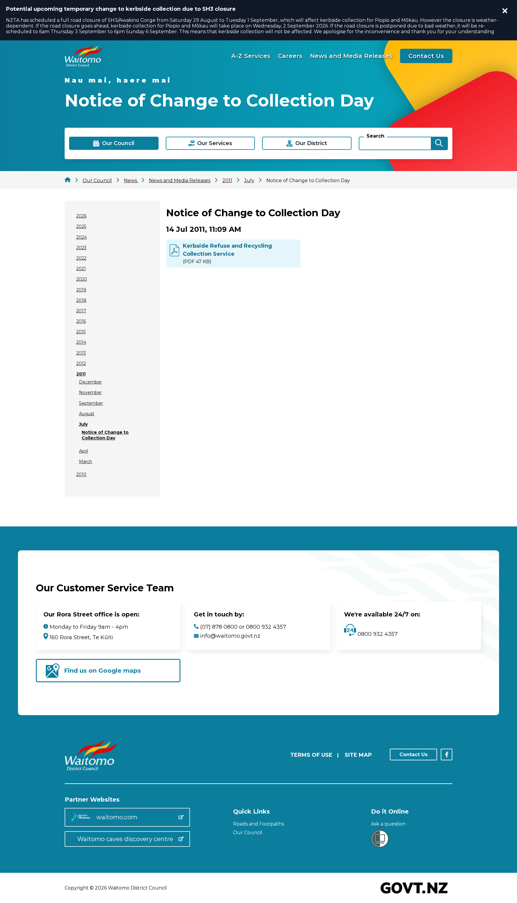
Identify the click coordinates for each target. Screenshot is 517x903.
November (90, 392)
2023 (81, 247)
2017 (81, 310)
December (90, 382)
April (83, 451)
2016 (81, 321)
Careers (290, 56)
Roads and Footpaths (258, 824)
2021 (81, 268)
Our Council (247, 832)
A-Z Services (250, 56)
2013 (81, 353)
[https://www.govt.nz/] (414, 894)
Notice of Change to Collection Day (105, 435)
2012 (81, 363)
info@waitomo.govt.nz (230, 636)
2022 (81, 258)
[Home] (84, 65)
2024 (81, 237)
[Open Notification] (505, 11)
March (85, 461)
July (83, 424)
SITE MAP (358, 755)
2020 (81, 279)
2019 (81, 290)
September (91, 403)
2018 (81, 300)
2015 (81, 331)
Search (375, 136)
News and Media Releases (351, 56)
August (86, 413)
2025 (81, 226)
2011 (81, 374)
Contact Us (426, 56)
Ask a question (388, 824)
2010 (81, 474)
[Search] (439, 143)
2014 (81, 342)
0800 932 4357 (377, 634)
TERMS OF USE (311, 755)
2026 (81, 216)
